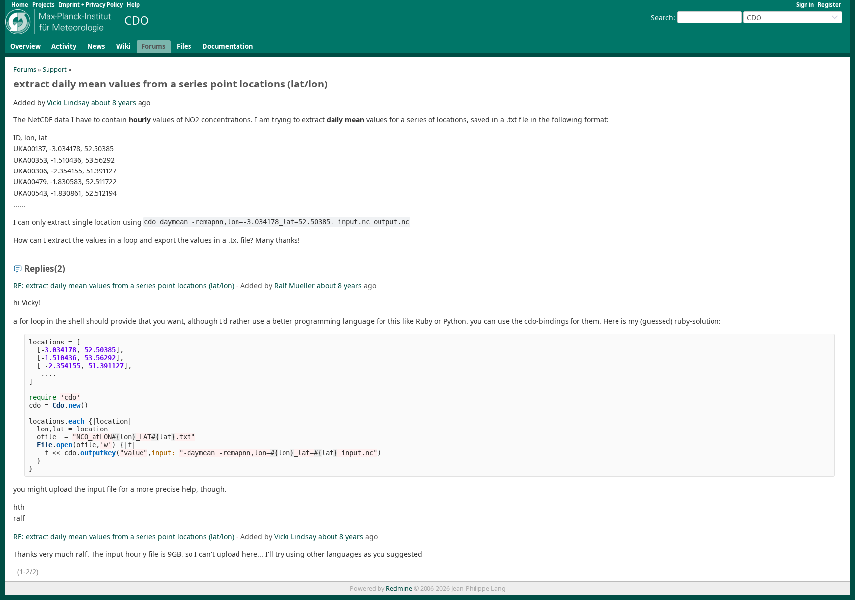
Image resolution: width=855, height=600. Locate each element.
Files (184, 46)
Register (829, 4)
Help (133, 4)
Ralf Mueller (294, 285)
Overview (25, 46)
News (96, 46)
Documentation (227, 46)
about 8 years (113, 102)
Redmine (399, 588)
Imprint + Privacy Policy (91, 4)
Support (55, 69)
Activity (63, 46)
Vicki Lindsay (68, 102)
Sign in (805, 4)
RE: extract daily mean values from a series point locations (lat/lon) (123, 285)
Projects (43, 4)
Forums (154, 46)
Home (19, 4)
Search (662, 17)
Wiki (123, 46)
